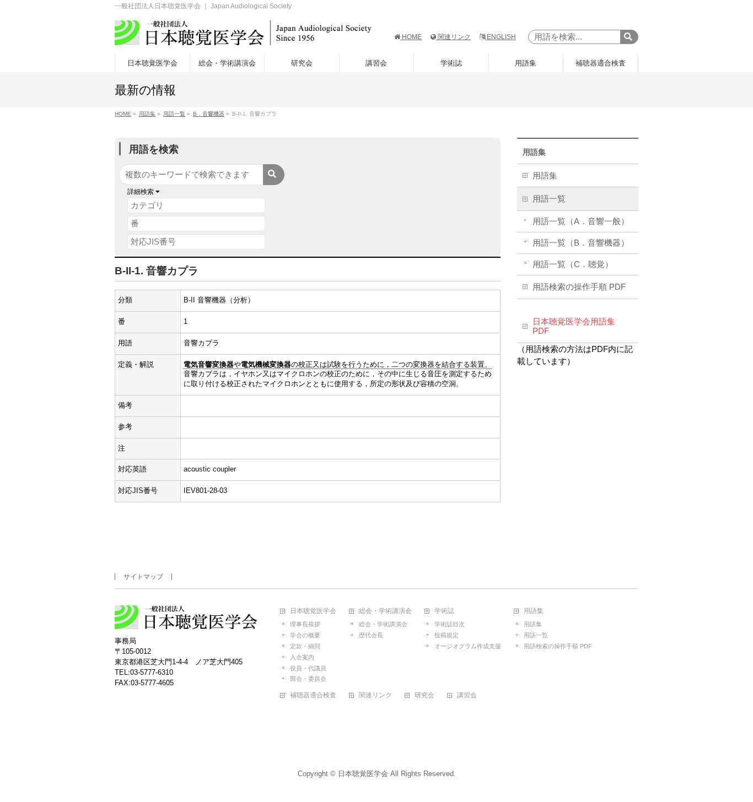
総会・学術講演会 (385, 611)
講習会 (467, 695)
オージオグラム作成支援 (467, 646)
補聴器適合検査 (313, 695)
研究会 (424, 695)
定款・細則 (305, 646)
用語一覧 (549, 198)
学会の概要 (305, 635)
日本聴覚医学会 (313, 611)
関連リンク (453, 37)
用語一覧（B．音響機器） (581, 243)
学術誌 (444, 611)
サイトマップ (143, 577)
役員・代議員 (308, 668)
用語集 (534, 152)
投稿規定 (446, 635)
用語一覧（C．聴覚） (573, 264)
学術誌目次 (449, 624)
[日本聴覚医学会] (243, 32)
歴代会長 (371, 635)
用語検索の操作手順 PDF (579, 287)
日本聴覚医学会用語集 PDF (574, 326)
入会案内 (302, 657)
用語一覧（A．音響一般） (581, 221)
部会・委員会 (308, 678)
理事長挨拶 (305, 624)
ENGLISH (500, 37)
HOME (411, 37)
